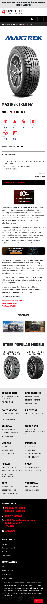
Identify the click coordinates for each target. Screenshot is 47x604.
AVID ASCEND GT (32, 487)
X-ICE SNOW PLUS (33, 453)
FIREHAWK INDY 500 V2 (35, 414)
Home (4, 544)
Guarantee (6, 574)
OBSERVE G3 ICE (9, 490)
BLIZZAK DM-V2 (32, 396)
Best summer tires (9, 548)
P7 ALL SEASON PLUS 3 (12, 471)
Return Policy (7, 578)
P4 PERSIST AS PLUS (10, 467)
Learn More (27, 601)
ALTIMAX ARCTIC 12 (10, 429)
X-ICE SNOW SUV (32, 457)
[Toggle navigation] (40, 19)
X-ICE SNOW (30, 450)
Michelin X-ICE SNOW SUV (35, 353)
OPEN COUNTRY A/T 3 (11, 493)
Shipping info (7, 570)
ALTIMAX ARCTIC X (10, 433)
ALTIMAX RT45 (8, 436)
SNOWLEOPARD (8, 453)
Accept (39, 601)
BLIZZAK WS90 (31, 403)
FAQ (3, 566)
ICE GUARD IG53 (32, 490)
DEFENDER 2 (30, 447)
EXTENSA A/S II (8, 487)
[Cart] (32, 19)
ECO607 (5, 447)
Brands (5, 552)
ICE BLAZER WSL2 (33, 467)
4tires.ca (10, 531)
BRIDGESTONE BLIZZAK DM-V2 (11, 353)
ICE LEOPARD (7, 450)
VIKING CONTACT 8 (10, 419)
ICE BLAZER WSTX (33, 471)
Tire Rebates (7, 556)
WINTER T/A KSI (8, 402)
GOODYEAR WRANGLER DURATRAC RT (35, 431)
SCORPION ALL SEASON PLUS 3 (8, 475)
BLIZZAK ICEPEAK (32, 400)
